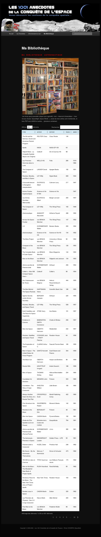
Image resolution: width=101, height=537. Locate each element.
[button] (34, 132)
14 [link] (74, 517)
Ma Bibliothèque (49, 34)
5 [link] (66, 517)
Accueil (11, 34)
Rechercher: (56, 127)
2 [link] (56, 517)
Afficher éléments (30, 127)
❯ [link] (77, 517)
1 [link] (53, 517)
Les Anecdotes (21, 34)
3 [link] (59, 517)
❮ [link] (49, 517)
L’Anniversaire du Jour (34, 34)
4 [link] (63, 517)
